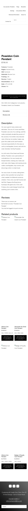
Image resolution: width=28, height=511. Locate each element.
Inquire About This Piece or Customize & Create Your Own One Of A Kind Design (14, 96)
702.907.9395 (13, 499)
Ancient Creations (6, 3)
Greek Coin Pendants (13, 105)
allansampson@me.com (14, 501)
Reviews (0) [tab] (6, 115)
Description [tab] (6, 111)
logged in (11, 208)
